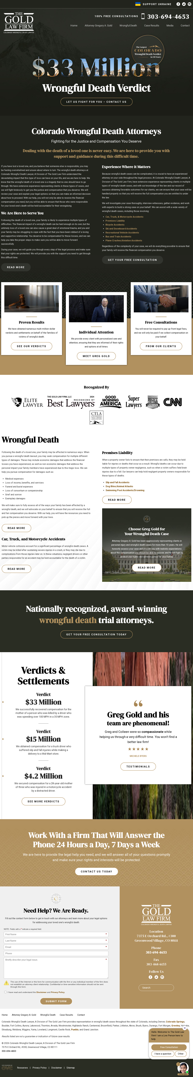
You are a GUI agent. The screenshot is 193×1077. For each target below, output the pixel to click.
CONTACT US (96, 101)
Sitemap (71, 1067)
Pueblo (75, 1029)
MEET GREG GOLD (96, 356)
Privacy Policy (58, 992)
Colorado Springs (175, 1021)
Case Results (151, 25)
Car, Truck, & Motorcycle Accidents (124, 216)
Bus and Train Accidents (118, 236)
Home (74, 25)
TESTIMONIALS (138, 766)
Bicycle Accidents (115, 224)
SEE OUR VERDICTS (31, 346)
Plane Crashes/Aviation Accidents (124, 240)
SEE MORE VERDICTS (43, 801)
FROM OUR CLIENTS (161, 346)
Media (170, 25)
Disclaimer (41, 992)
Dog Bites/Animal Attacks (119, 486)
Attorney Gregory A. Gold (98, 25)
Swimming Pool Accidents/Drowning (125, 490)
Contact (185, 25)
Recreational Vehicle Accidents (122, 232)
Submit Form (56, 1001)
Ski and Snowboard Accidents (121, 228)
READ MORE (16, 267)
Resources (22, 1067)
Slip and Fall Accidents (117, 482)
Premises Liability (115, 220)
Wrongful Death (128, 25)
